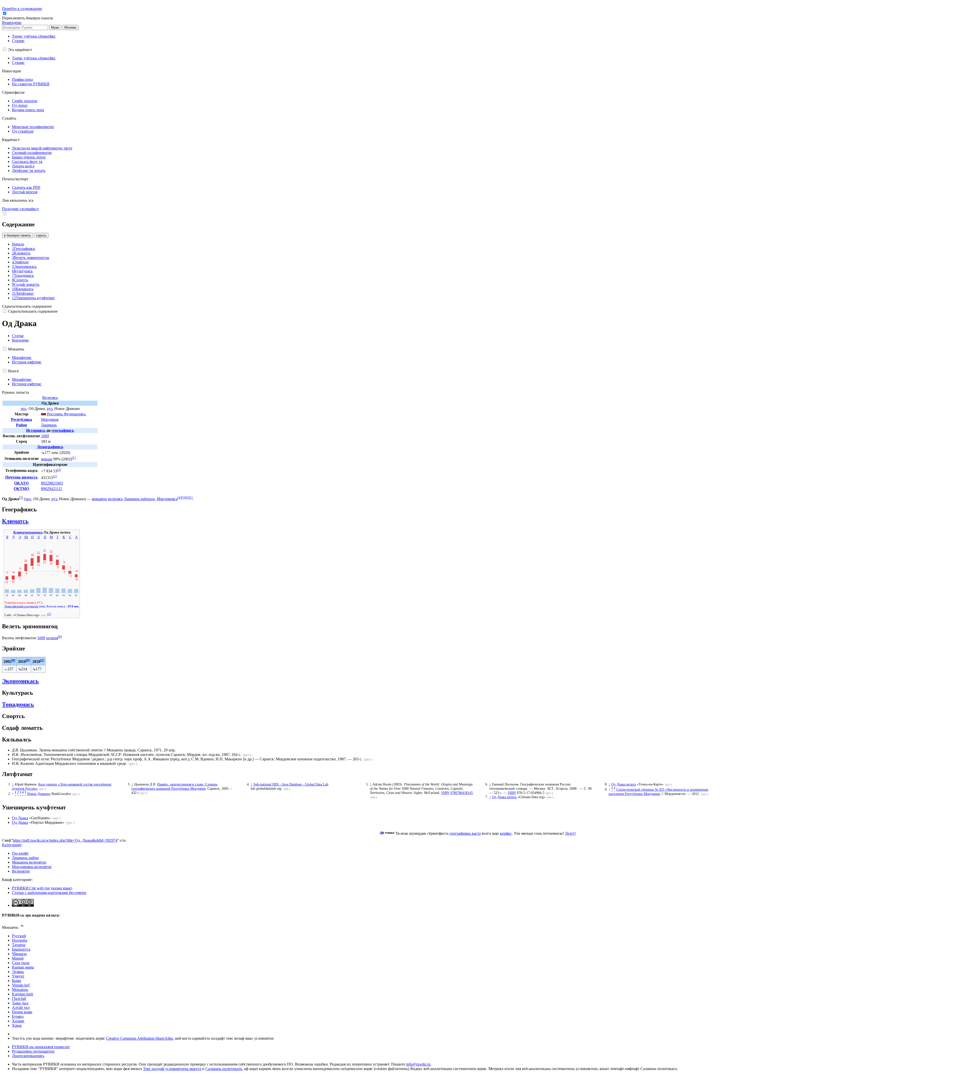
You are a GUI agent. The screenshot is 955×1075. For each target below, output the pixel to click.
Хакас (17, 1025)
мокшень (99, 499)
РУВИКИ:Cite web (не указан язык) (42, 888)
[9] (13, 660)
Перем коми (22, 1012)
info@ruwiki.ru (418, 1064)
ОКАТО (21, 483)
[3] (21, 497)
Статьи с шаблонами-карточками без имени (49, 892)
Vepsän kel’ (21, 985)
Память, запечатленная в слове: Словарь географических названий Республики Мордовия (174, 786)
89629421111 (51, 489)
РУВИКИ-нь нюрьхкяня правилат (41, 1047)
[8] (60, 636)
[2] (59, 470)
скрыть (41, 235)
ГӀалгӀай (19, 998)
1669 (45, 436)
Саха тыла (20, 963)
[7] (49, 613)
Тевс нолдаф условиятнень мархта (172, 1069)
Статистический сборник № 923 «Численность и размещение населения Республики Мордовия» (658, 791)
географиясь (62, 430)
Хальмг (18, 1021)
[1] (74, 458)
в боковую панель (17, 235)
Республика (21, 419)
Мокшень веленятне (29, 862)
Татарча (18, 945)
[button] (28, 18)
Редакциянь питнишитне (33, 1051)
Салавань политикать (223, 1069)
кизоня (52, 638)
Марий (18, 958)
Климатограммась (28, 532)
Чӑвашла (19, 954)
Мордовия (49, 419)
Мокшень (20, 989)
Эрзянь (18, 972)
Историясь (35, 430)
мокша (46, 459)
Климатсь (15, 521)
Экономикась (20, 681)
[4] (179, 497)
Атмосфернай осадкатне (21, 606)
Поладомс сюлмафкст (20, 209)
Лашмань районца (139, 499)
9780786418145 (461, 793)
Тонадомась (18, 704)
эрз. (23, 408)
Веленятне (21, 871)
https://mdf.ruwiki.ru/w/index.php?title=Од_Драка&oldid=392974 (65, 840)
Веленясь (50, 397)
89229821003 (52, 483)
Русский (19, 936)
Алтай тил (21, 1007)
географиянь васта (465, 833)
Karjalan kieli (22, 994)
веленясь (115, 499)
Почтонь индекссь (21, 477)
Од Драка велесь (504, 797)
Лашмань (49, 425)
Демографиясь (50, 447)
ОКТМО (21, 489)
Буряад (18, 1016)
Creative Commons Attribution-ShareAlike (139, 1038)
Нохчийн (19, 940)
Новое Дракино (38, 794)
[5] (183, 497)
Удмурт (18, 976)
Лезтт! (570, 833)
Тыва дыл (20, 1003)
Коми (16, 980)
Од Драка (20, 818)
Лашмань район (25, 858)
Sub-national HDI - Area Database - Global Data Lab (290, 784)
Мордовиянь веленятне (31, 867)
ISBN (445, 793)
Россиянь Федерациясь (66, 414)
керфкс (506, 833)
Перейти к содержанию (22, 8)
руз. (50, 408)
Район (21, 425)
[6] (187, 497)
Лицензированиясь (28, 1056)
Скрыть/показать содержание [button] (27, 306)
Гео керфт (20, 853)
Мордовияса (167, 499)
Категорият (11, 845)
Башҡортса (21, 949)
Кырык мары (23, 967)
